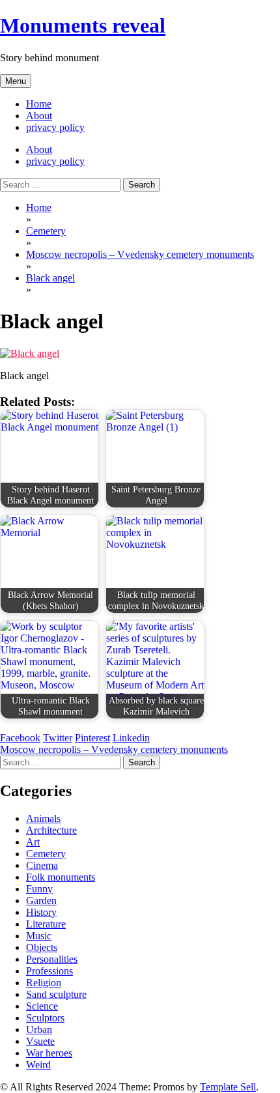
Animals (43, 818)
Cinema (42, 865)
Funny (39, 888)
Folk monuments (60, 877)
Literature (46, 924)
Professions (49, 970)
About (39, 115)
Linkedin (131, 737)
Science (42, 1006)
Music (38, 935)
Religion (43, 982)
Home (38, 103)
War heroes (49, 1052)
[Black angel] (29, 353)
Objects (41, 947)
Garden (41, 900)
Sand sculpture (56, 994)
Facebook (20, 737)
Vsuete (40, 1041)
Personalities (51, 959)
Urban (39, 1029)
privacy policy (55, 127)
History (41, 912)
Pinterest (92, 737)
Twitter (57, 737)
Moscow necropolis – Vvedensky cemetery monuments (114, 749)
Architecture (51, 830)
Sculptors (45, 1017)
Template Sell (228, 1086)
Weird (38, 1064)
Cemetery (46, 853)
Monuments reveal (82, 25)
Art (33, 841)
